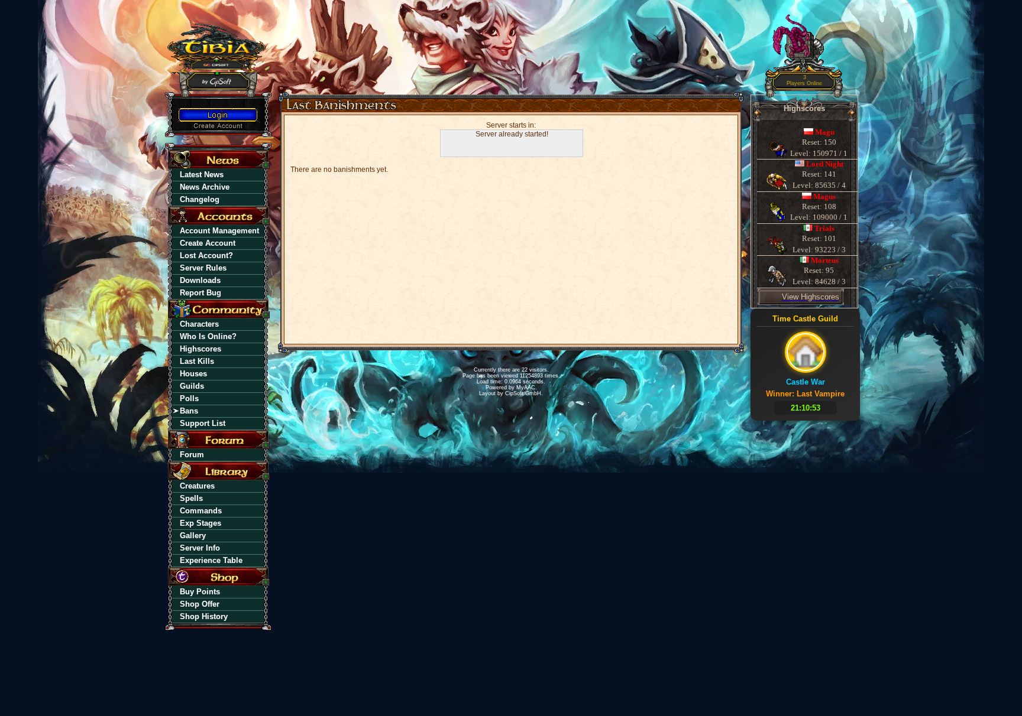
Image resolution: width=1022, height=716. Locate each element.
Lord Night (824, 164)
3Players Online (804, 80)
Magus (824, 196)
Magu (825, 132)
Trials (824, 228)
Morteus (825, 260)
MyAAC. (526, 387)
